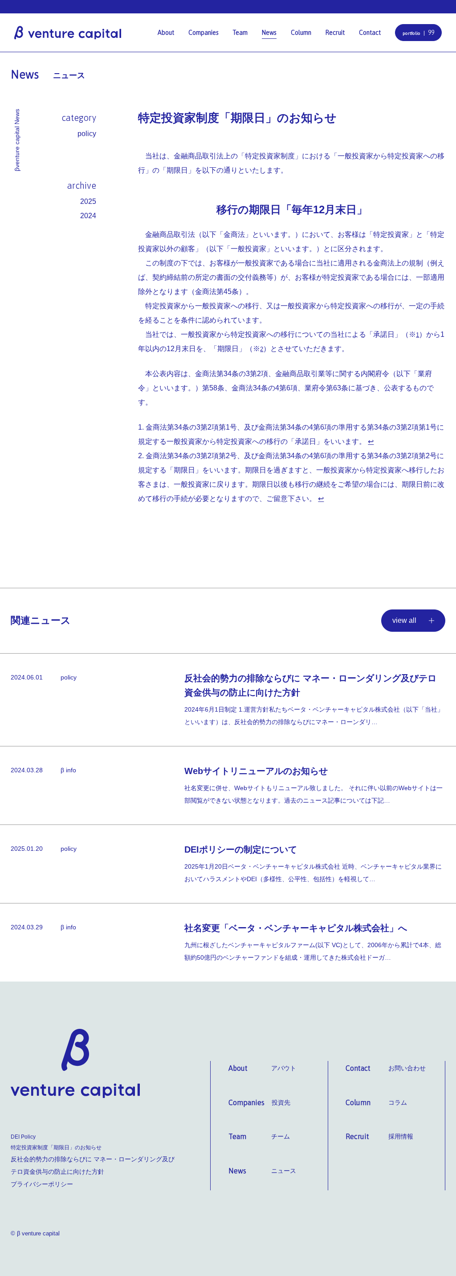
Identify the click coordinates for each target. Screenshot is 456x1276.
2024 (88, 216)
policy (86, 133)
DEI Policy (23, 1137)
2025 (88, 201)
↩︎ (371, 441)
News (269, 32)
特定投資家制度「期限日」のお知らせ (56, 1147)
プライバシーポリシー (42, 1184)
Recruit (335, 32)
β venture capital (67, 32)
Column (301, 32)
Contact (370, 32)
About (166, 32)
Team (240, 32)
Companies (203, 32)
